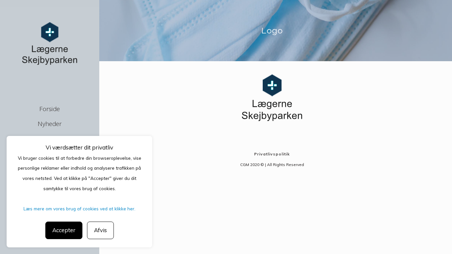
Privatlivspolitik (272, 153)
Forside (49, 108)
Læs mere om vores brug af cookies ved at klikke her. (79, 208)
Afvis (100, 230)
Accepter (63, 230)
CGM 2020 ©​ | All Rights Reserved (272, 164)
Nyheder (49, 123)
